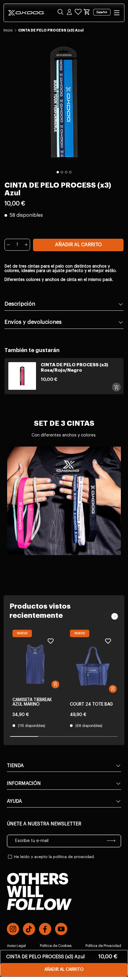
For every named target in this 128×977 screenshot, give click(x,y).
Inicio (8, 30)
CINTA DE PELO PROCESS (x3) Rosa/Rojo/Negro (74, 368)
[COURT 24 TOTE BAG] (92, 666)
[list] (64, 102)
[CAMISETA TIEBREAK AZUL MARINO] (35, 664)
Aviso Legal (16, 946)
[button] (86, 11)
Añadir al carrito (78, 244)
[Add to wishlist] (51, 641)
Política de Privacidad (103, 946)
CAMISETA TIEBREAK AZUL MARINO (32, 702)
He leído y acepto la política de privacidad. (54, 857)
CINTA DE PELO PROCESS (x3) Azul (51, 30)
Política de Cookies (55, 946)
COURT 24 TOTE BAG (91, 704)
